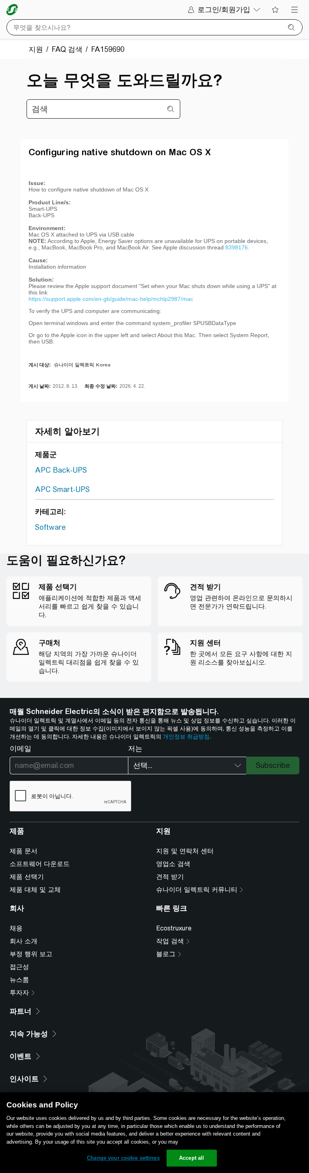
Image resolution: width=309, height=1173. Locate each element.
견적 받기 (170, 877)
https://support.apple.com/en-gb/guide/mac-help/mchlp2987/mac (111, 299)
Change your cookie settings (123, 1158)
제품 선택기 (27, 877)
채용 (16, 928)
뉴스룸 (19, 980)
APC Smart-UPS (62, 489)
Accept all (191, 1158)
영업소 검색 (173, 864)
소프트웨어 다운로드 (40, 864)
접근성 (19, 967)
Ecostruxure (174, 928)
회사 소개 (23, 941)
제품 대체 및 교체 (35, 889)
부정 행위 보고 (31, 954)
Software (50, 527)
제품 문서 (23, 851)
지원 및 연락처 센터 (185, 851)
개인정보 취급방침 (186, 736)
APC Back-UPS (61, 470)
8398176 (236, 247)
